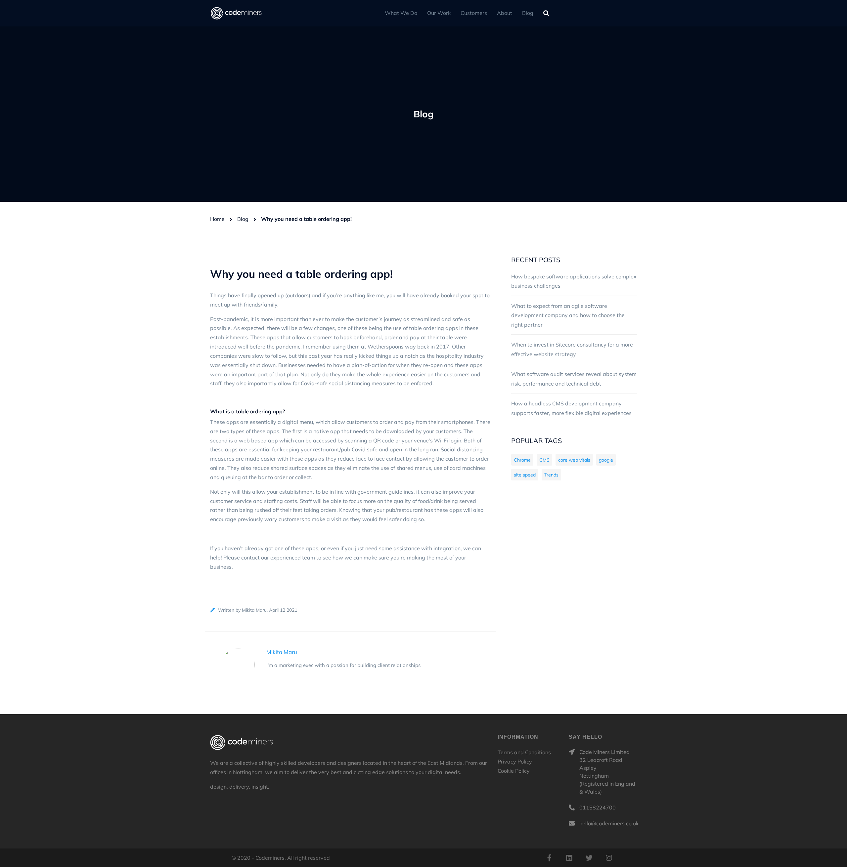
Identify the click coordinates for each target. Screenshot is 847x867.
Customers (474, 13)
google (606, 460)
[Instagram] (608, 857)
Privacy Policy (515, 761)
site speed (525, 475)
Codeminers (241, 742)
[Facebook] (549, 857)
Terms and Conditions (524, 752)
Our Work (439, 13)
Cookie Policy (514, 770)
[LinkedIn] (569, 857)
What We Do (401, 13)
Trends (551, 475)
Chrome (522, 460)
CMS (544, 460)
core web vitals (574, 460)
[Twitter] (589, 857)
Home (217, 219)
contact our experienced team (278, 557)
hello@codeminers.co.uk (609, 823)
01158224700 (597, 807)
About (504, 13)
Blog (527, 13)
